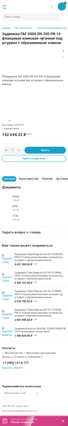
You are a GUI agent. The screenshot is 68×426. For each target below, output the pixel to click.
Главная (6, 28)
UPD (15, 206)
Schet (15, 196)
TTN (15, 215)
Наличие (47, 178)
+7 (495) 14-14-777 (52, 6)
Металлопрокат (24, 28)
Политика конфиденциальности (19, 411)
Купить (45, 150)
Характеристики (28, 178)
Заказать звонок (12, 367)
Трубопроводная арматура (52, 28)
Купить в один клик (34, 158)
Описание (9, 178)
